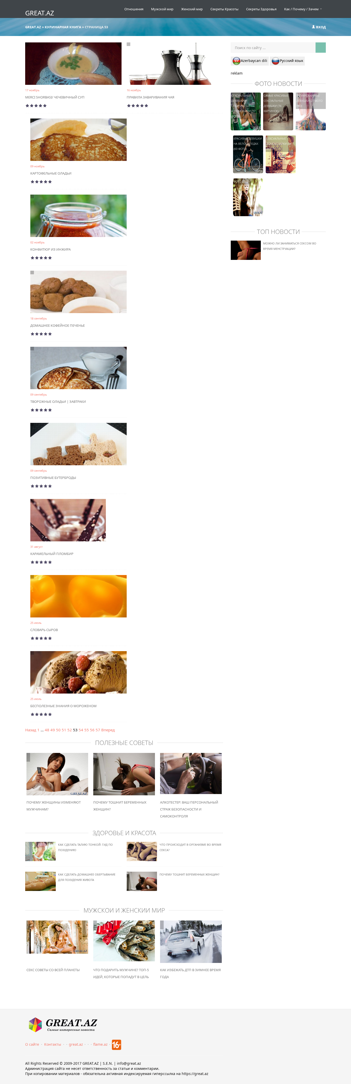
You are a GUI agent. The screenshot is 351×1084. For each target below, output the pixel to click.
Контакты (52, 1044)
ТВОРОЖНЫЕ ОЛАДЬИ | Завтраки (58, 401)
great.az (76, 1044)
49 (52, 729)
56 (92, 729)
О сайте (32, 1044)
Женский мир (192, 9)
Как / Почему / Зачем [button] (301, 9)
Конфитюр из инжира (50, 249)
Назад (30, 729)
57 (98, 729)
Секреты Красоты (224, 9)
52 (69, 729)
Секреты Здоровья (261, 9)
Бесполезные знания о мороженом (63, 706)
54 (81, 729)
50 (58, 729)
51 (64, 729)
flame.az (100, 1044)
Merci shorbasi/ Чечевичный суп (55, 97)
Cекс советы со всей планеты (53, 970)
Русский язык (291, 60)
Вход (320, 27)
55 (86, 729)
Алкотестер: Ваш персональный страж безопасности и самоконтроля (189, 809)
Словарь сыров (44, 629)
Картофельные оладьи (50, 173)
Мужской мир (162, 9)
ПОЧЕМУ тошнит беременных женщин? (189, 874)
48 (47, 729)
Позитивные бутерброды (53, 477)
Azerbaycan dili (254, 60)
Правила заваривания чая (150, 97)
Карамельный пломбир (51, 553)
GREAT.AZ (39, 12)
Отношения (133, 9)
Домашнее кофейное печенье (57, 325)
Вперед (108, 729)
